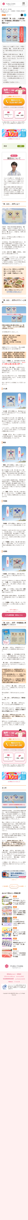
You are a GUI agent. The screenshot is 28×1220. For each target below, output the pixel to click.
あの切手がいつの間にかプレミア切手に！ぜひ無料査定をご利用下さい (14, 879)
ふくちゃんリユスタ (20, 978)
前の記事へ (6, 886)
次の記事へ (21, 886)
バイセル (16, 981)
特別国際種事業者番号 (8, 978)
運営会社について (11, 974)
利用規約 (19, 974)
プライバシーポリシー (9, 976)
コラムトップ (14, 886)
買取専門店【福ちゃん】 (16, 993)
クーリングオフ (20, 976)
